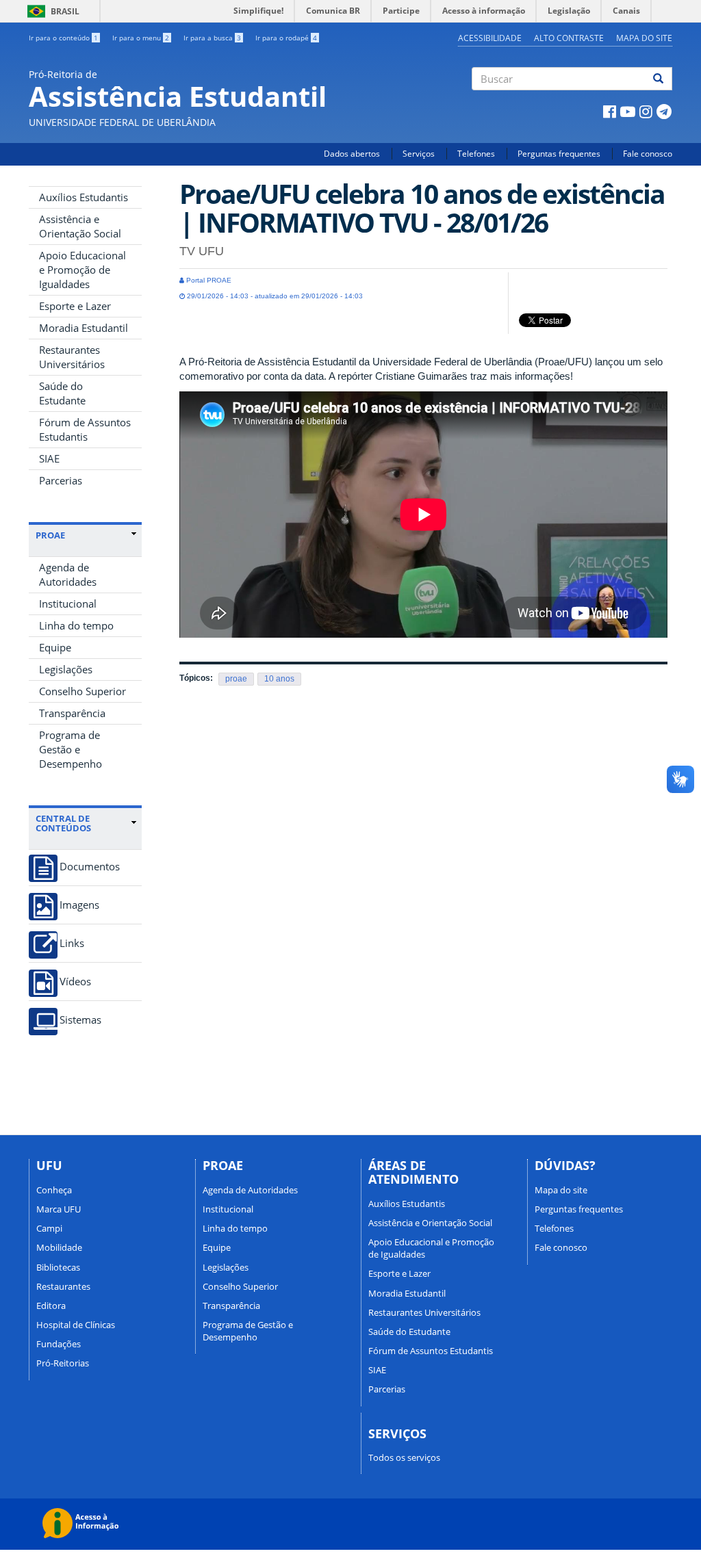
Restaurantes (63, 1286)
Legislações (65, 669)
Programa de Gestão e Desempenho (70, 749)
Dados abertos (352, 153)
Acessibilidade (490, 38)
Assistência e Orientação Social (80, 226)
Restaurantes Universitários (72, 357)
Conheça (54, 1190)
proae (236, 679)
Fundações (58, 1344)
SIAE (49, 458)
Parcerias (60, 480)
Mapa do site (644, 38)
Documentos (90, 866)
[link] (86, 535)
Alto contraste (569, 38)
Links (72, 943)
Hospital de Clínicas (75, 1325)
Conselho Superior (82, 691)
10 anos (279, 679)
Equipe (55, 647)
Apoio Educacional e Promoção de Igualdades (82, 269)
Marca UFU (58, 1209)
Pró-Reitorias (62, 1363)
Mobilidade (59, 1247)
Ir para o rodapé (286, 37)
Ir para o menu (140, 37)
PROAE (50, 535)
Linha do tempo (76, 625)
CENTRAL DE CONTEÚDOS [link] (63, 823)
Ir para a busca (212, 37)
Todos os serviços (404, 1457)
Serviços (419, 153)
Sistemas (80, 1020)
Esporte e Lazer (75, 306)
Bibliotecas (58, 1267)
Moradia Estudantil (83, 328)
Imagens (79, 905)
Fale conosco (647, 153)
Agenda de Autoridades (68, 574)
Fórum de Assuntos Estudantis (85, 429)
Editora (51, 1305)
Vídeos (75, 981)
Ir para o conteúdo (63, 37)
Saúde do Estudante (62, 393)
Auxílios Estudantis (83, 197)
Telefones (476, 153)
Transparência (72, 713)
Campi (49, 1228)
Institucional (68, 603)
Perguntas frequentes (559, 153)
